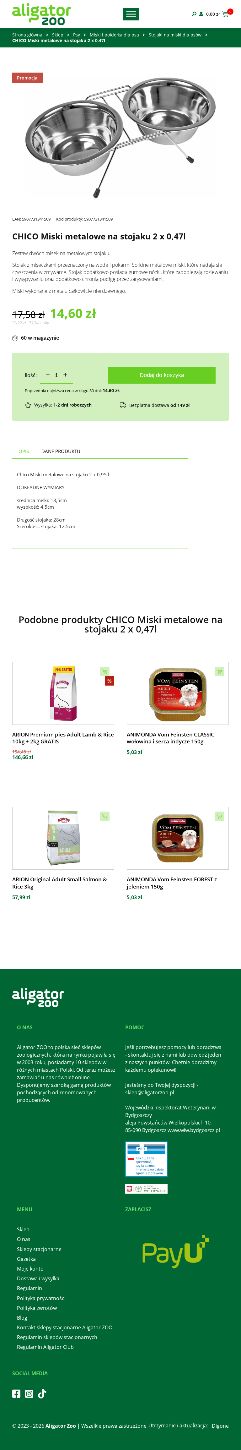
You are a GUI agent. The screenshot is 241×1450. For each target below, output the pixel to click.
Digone (220, 1425)
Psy (76, 35)
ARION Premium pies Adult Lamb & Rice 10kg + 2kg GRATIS (63, 738)
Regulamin (29, 1288)
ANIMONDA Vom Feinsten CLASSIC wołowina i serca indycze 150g (170, 738)
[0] (224, 14)
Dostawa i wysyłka (38, 1278)
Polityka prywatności (41, 1298)
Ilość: (31, 375)
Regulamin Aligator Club (45, 1346)
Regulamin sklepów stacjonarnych (57, 1337)
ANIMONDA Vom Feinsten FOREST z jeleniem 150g (172, 883)
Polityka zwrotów (37, 1308)
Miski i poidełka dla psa (114, 35)
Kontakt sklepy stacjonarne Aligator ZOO (64, 1327)
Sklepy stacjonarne (39, 1249)
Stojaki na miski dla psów (175, 35)
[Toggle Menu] (131, 14)
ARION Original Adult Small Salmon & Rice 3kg (59, 883)
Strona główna (27, 35)
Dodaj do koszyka (162, 375)
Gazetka (26, 1259)
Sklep (57, 35)
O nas (23, 1239)
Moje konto (30, 1268)
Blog (22, 1317)
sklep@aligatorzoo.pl (149, 1092)
